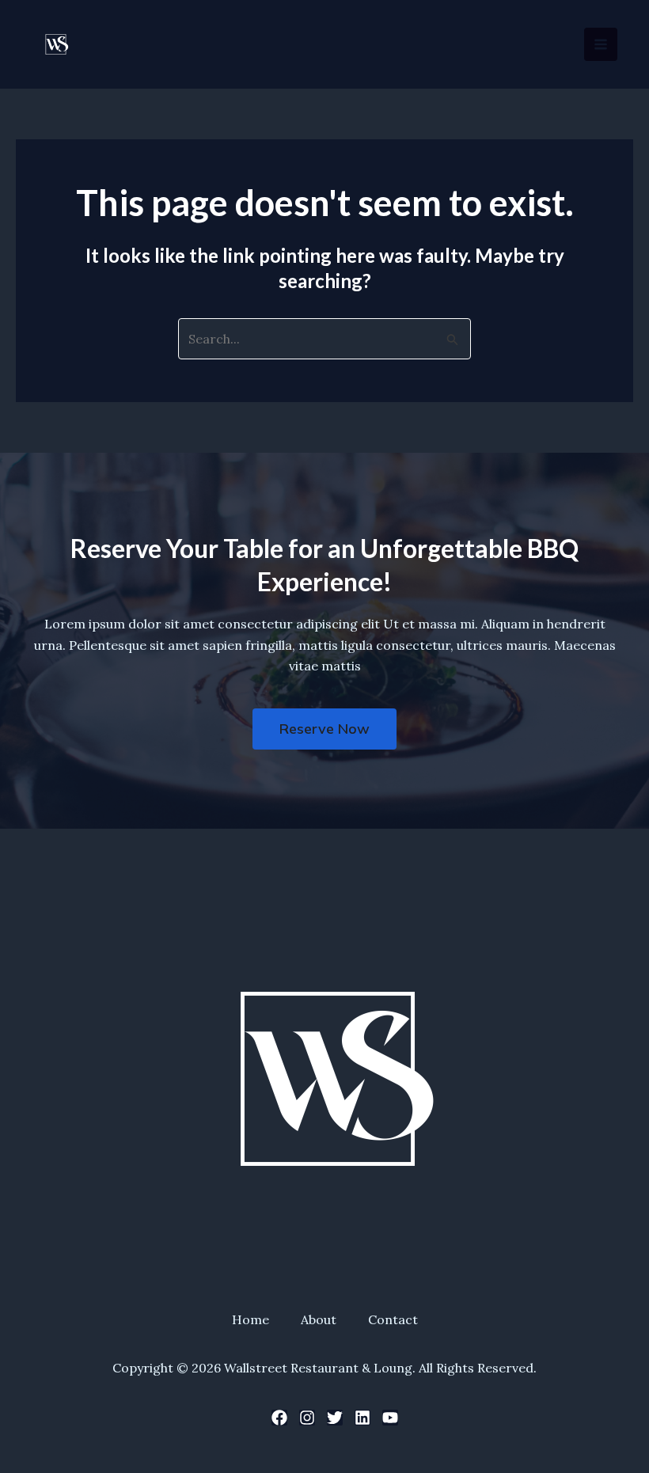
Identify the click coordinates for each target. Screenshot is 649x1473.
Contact (393, 1319)
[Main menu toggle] (600, 44)
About (318, 1319)
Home (250, 1319)
